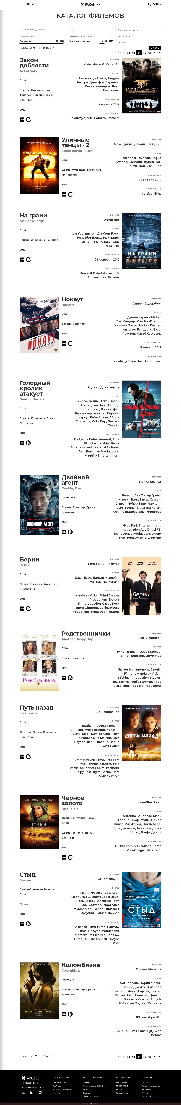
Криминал (27, 239)
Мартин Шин (128, 499)
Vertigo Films (151, 193)
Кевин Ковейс (97, 742)
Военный (26, 99)
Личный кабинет (148, 1096)
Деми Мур (153, 655)
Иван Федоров (150, 511)
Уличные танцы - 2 (75, 142)
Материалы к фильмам (62, 1089)
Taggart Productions (146, 686)
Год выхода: (42, 41)
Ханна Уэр (95, 909)
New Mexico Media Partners (132, 681)
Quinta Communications (133, 846)
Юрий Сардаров (125, 511)
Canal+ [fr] (145, 1031)
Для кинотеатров (61, 1077)
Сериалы (86, 1093)
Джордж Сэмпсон (136, 158)
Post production (122, 1089)
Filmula (129, 673)
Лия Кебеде (152, 824)
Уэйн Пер (99, 421)
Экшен (37, 95)
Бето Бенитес (137, 995)
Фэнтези (25, 732)
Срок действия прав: (91, 41)
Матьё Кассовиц (148, 333)
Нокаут (72, 299)
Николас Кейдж (87, 401)
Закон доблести (34, 63)
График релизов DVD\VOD (94, 1086)
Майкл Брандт (150, 481)
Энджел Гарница (148, 1003)
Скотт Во (112, 64)
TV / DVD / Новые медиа (94, 1077)
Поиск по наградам (91, 1096)
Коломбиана (81, 964)
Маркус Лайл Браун (93, 417)
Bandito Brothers (106, 118)
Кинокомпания (112, 113)
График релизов (59, 1082)
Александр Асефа (92, 78)
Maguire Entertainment (102, 455)
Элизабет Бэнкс (89, 237)
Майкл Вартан (138, 991)
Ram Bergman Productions (99, 451)
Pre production (122, 1082)
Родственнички (86, 633)
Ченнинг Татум (126, 325)
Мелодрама (70, 174)
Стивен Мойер (126, 503)
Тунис (65, 822)
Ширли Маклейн (106, 577)
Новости (56, 1093)
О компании (147, 1077)
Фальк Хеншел (149, 166)
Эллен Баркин (128, 651)
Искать (155, 48)
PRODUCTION (122, 1086)
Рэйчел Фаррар (107, 913)
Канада (49, 889)
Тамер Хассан (150, 499)
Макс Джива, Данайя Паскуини (137, 144)
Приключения (40, 90)
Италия (80, 817)
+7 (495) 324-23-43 (30, 1083)
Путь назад (36, 707)
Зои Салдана (129, 983)
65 (144, 52)
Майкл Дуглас (150, 325)
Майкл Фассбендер (95, 892)
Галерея (145, 1093)
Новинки (86, 1082)
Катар (91, 817)
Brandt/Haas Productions (132, 533)
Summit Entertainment (97, 273)
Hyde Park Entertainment (142, 525)
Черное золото (73, 800)
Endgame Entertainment (92, 439)
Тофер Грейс (151, 495)
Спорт (32, 737)
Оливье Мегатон (148, 969)
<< (119, 52)
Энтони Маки (92, 241)
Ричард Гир (131, 495)
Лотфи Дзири (151, 832)
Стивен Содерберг (147, 303)
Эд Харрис (111, 237)
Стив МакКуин (108, 879)
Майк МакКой (93, 64)
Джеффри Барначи (104, 82)
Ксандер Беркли (106, 413)
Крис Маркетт (150, 503)
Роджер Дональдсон (103, 387)
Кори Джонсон (124, 828)
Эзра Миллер (150, 651)
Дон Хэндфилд (107, 712)
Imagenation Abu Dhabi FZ (141, 529)
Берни (29, 559)
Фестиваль (146, 1089)
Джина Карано (138, 317)
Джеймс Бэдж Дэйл (103, 897)
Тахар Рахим (139, 820)
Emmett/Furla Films (89, 760)
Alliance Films (85, 927)
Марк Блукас (92, 734)
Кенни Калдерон (98, 86)
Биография (27, 588)
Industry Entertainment (143, 537)
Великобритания (31, 889)
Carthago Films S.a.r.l (145, 850)
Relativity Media (81, 118)
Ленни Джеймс (134, 987)
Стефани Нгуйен (141, 162)
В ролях (115, 73)
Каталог (86, 1089)
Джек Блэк (83, 577)
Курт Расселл (94, 729)
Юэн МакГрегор (148, 321)
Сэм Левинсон (150, 638)
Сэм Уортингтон (83, 233)
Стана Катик (151, 507)
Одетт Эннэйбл (128, 507)
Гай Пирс (99, 405)
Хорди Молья (150, 983)
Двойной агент (75, 480)
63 (133, 52)
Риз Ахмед (133, 824)
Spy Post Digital (89, 772)
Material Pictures (106, 447)
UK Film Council (95, 939)
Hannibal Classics (99, 764)
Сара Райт (111, 734)
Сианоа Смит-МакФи (95, 738)
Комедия (36, 584)
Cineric (155, 669)
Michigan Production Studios (139, 677)
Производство (123, 1077)
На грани (33, 215)
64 (140, 52)
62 (128, 52)
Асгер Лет (111, 219)
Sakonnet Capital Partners (99, 768)
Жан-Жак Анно (149, 802)
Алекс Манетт (108, 901)
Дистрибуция (147, 1082)
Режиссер (114, 60)
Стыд (28, 874)
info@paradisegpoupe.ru (33, 1087)
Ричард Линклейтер (103, 564)
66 (149, 52)
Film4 (101, 927)
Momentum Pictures (90, 935)
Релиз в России (112, 99)
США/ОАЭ (68, 497)
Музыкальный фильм (86, 169)
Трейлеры (57, 1086)
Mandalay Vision (87, 595)
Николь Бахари (84, 901)
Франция (68, 817)
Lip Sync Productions (103, 931)
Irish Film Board (149, 361)
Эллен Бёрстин (132, 655)
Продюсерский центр (151, 1086)
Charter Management (133, 669)
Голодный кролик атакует (35, 388)
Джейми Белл (108, 233)
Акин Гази (144, 828)
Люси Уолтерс (90, 905)
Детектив (26, 423)
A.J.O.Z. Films (127, 1031)
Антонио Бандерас (137, 329)
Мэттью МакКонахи (104, 581)
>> (158, 52)
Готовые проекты (123, 1093)
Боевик (25, 90)
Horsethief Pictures (105, 611)
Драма (47, 95)
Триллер (26, 95)
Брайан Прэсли (94, 725)
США (23, 80)
